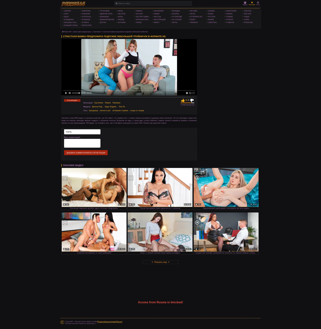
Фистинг (247, 14)
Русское (211, 17)
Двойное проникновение (107, 14)
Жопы (120, 17)
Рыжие (211, 19)
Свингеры (212, 22)
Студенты (230, 22)
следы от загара (137, 110)
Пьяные (211, 11)
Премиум (194, 22)
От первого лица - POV (197, 17)
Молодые (176, 11)
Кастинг (139, 14)
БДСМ (66, 17)
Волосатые (87, 25)
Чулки (246, 19)
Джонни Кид (97, 106)
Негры (174, 22)
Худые (246, 17)
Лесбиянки (159, 11)
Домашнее (104, 17)
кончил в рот (105, 110)
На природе (177, 17)
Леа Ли (122, 106)
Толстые (247, 11)
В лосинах (86, 17)
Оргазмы (193, 11)
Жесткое (121, 14)
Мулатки (175, 14)
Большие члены (71, 25)
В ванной (86, 14)
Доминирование (107, 19)
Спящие (229, 17)
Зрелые (121, 19)
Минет (156, 22)
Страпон (229, 19)
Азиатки (67, 11)
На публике (177, 19)
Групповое (104, 11)
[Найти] (116, 3)
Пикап (192, 19)
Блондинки (69, 19)
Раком (210, 14)
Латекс (139, 22)
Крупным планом (143, 19)
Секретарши (231, 11)
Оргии (192, 14)
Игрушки (121, 22)
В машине (86, 19)
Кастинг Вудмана (143, 17)
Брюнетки (86, 11)
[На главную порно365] (73, 4)
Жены (120, 11)
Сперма (229, 14)
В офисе (85, 22)
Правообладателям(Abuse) (109, 322)
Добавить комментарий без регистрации (86, 153)
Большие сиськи (71, 22)
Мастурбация (160, 19)
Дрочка (103, 22)
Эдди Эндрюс (111, 106)
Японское (248, 22)
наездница (93, 110)
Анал (66, 14)
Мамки (156, 14)
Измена (139, 11)
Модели (245, 4)
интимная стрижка (120, 110)
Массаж (157, 17)
